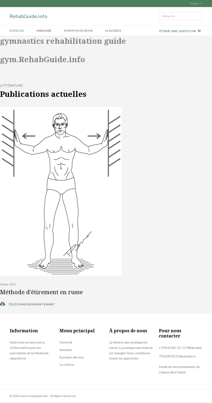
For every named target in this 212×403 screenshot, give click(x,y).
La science (113, 30)
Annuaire (44, 30)
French (194, 3)
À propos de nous (78, 30)
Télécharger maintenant (31, 304)
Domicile (17, 30)
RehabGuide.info (28, 16)
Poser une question (178, 31)
